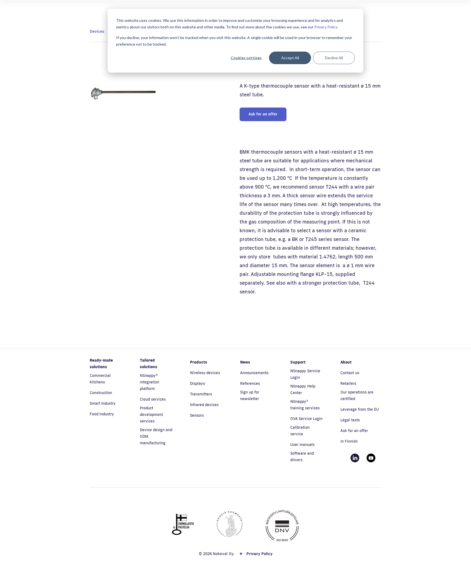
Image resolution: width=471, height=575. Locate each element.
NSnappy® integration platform (149, 382)
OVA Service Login (306, 418)
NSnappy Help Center (302, 389)
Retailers (348, 383)
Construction (101, 392)
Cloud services (153, 399)
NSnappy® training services (305, 404)
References (250, 383)
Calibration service (300, 430)
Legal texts (350, 420)
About (346, 362)
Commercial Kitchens (100, 379)
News (245, 362)
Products (198, 362)
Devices (97, 31)
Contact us (349, 372)
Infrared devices (204, 404)
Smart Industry (103, 403)
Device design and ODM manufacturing (156, 436)
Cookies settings (246, 57)
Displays (197, 383)
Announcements (254, 372)
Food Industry (102, 414)
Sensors (197, 415)
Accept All (290, 57)
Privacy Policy (325, 27)
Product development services (151, 415)
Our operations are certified (356, 395)
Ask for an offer (263, 114)
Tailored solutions (148, 363)
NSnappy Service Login (305, 374)
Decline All (334, 57)
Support (298, 362)
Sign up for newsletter (249, 395)
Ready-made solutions (101, 363)
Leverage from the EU (359, 409)
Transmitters (201, 394)
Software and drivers (302, 456)
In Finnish (349, 441)
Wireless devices (205, 372)
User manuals (302, 444)
